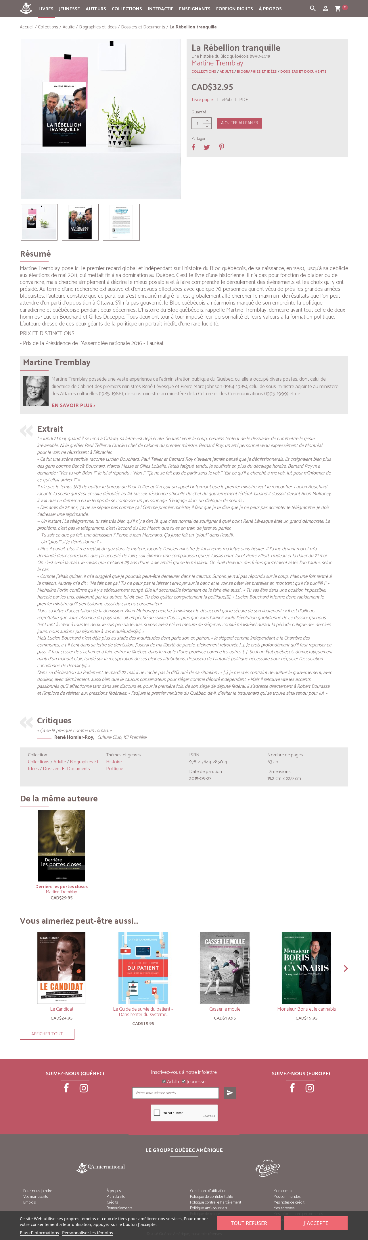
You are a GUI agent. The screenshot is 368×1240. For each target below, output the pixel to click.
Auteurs (96, 9)
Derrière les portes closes (61, 886)
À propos (270, 9)
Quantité (198, 112)
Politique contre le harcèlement (215, 1202)
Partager (198, 139)
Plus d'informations (39, 1232)
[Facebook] (67, 1090)
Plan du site (116, 1197)
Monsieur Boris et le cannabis (306, 1009)
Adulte (226, 72)
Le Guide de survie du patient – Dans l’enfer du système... (143, 1012)
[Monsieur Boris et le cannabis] (306, 968)
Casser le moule (224, 1009)
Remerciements (119, 1208)
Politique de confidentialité (211, 1197)
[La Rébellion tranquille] (39, 222)
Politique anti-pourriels (208, 1208)
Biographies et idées (257, 72)
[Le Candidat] (61, 968)
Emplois (29, 1202)
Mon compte (283, 1191)
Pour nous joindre (37, 1191)
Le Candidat (61, 1009)
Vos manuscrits (35, 1197)
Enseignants (194, 9)
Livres (46, 9)
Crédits (112, 1202)
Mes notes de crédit (288, 1202)
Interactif (160, 9)
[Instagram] (84, 1090)
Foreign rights (234, 9)
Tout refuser (249, 1223)
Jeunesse (69, 9)
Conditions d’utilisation (208, 1191)
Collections (127, 9)
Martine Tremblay (61, 892)
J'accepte (316, 1223)
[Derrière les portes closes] (61, 845)
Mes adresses (283, 1208)
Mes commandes (286, 1197)
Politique (114, 769)
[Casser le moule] (225, 968)
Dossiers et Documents (303, 72)
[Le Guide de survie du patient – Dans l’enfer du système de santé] (143, 968)
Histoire (114, 762)
